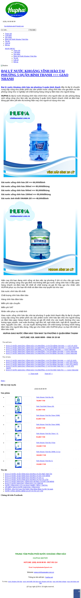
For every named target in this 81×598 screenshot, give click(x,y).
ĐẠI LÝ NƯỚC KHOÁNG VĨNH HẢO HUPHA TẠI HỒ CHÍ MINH (29, 481)
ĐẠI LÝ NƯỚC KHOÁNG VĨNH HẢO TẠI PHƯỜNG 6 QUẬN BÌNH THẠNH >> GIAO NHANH (41, 353)
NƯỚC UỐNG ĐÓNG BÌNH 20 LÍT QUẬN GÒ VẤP (24, 491)
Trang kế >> (49, 374)
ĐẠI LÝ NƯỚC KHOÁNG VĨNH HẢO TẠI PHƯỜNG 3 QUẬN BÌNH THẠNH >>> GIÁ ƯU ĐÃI (41, 360)
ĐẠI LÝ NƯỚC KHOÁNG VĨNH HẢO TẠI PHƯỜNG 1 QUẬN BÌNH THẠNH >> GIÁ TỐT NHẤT (42, 364)
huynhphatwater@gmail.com (14, 26)
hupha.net (49, 577)
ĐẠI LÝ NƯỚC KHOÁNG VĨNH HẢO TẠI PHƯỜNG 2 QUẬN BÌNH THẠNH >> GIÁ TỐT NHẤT (42, 362)
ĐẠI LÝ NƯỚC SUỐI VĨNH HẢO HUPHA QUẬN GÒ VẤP (26, 480)
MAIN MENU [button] (10, 49)
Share (3, 381)
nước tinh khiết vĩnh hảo (30, 581)
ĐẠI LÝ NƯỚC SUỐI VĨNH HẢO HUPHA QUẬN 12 (24, 478)
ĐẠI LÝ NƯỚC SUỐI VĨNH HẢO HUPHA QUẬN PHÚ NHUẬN (28, 474)
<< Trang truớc (33, 374)
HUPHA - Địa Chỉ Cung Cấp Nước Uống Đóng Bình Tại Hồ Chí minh (29, 489)
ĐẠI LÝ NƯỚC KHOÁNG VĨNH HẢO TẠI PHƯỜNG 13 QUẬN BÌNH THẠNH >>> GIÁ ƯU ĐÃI (41, 346)
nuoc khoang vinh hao (45, 581)
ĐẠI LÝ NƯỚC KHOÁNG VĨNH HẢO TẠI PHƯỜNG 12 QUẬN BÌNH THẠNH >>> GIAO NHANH (42, 348)
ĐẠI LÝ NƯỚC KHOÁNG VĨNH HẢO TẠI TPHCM (24, 483)
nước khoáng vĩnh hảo (15, 581)
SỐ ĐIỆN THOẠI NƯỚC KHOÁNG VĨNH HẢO (22, 487)
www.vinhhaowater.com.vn (44, 572)
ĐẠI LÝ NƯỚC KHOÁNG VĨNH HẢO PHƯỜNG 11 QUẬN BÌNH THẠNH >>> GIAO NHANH (40, 349)
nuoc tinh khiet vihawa (59, 581)
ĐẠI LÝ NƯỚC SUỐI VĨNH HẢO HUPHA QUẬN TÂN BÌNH (27, 476)
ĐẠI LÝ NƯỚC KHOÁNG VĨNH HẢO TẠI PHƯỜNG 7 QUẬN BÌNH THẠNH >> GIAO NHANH (41, 351)
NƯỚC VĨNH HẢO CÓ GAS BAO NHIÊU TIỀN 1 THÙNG (26, 485)
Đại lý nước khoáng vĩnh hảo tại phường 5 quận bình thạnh (31, 87)
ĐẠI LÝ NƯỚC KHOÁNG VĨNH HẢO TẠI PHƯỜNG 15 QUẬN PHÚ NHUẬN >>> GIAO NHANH (42, 370)
